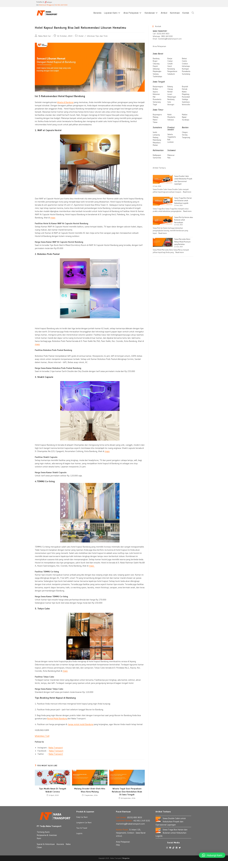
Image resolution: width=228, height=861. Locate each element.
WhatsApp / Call (42, 736)
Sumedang (186, 74)
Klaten (184, 92)
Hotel (81, 36)
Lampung (156, 135)
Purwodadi (186, 97)
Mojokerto (171, 117)
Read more (187, 192)
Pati (154, 97)
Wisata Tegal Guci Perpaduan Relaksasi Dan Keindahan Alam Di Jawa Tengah (127, 791)
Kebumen (156, 94)
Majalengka (157, 71)
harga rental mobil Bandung (80, 724)
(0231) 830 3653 (134, 817)
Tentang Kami (43, 832)
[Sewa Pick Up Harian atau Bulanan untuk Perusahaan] (163, 220)
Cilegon (185, 132)
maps (52, 217)
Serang (184, 135)
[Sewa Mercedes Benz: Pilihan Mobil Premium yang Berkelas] (163, 242)
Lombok (170, 142)
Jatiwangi (156, 69)
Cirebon (185, 64)
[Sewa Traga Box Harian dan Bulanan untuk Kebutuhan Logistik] (163, 201)
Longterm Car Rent (83, 822)
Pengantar (126, 858)
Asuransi (60, 844)
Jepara (155, 92)
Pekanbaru (157, 142)
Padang (155, 137)
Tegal (155, 104)
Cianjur (170, 61)
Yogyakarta (171, 137)
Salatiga (185, 99)
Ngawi (184, 117)
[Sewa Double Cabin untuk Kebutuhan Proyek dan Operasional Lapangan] (163, 179)
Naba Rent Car (44, 36)
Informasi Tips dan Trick (97, 36)
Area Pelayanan (123, 841)
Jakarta (170, 134)
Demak (184, 89)
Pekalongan (171, 97)
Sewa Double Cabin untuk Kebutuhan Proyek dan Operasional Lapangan (171, 821)
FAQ (118, 845)
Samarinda (157, 158)
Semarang (157, 102)
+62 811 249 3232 (61, 5)
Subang (155, 74)
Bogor (155, 61)
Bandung (156, 58)
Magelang (185, 94)
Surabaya (185, 120)
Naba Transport (55, 747)
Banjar (169, 58)
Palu (168, 158)
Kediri (169, 114)
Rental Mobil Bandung (57, 718)
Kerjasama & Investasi (47, 835)
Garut (169, 66)
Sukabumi (171, 74)
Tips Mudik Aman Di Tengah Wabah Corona (52, 790)
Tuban (155, 122)
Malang (155, 117)
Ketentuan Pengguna (46, 5)
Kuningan (185, 69)
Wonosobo (186, 104)
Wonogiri (170, 104)
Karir (39, 838)
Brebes (155, 89)
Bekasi (184, 58)
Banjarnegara (158, 86)
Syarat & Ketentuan (46, 844)
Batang (170, 86)
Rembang (170, 99)
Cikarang (156, 64)
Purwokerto (157, 99)
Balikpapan (157, 155)
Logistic (79, 833)
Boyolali (185, 86)
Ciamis (184, 61)
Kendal (169, 92)
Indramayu (186, 66)
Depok (155, 66)
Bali (168, 139)
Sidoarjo (170, 120)
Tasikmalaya (157, 76)
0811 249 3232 (167, 36)
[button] (212, 855)
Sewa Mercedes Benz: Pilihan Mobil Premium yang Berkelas (182, 241)
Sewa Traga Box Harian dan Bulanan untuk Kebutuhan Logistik (183, 200)
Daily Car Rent (81, 817)
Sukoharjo (186, 102)
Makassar (171, 155)
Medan (155, 145)
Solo (169, 102)
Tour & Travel (81, 828)
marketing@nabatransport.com (130, 823)
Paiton (155, 120)
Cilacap (170, 89)
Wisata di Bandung (65, 102)
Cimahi (170, 64)
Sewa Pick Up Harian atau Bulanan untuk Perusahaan (183, 219)
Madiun (184, 114)
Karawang (171, 69)
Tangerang (186, 137)
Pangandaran (172, 71)
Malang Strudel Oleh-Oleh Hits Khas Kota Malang (89, 790)
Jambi (155, 132)
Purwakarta (186, 71)
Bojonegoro (157, 114)
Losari (169, 94)
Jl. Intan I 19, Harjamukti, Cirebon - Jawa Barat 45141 (131, 832)
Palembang (157, 140)
